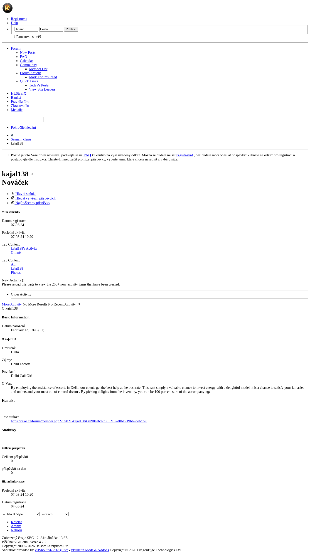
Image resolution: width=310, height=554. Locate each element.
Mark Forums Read (43, 77)
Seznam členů (21, 139)
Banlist (16, 97)
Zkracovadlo (20, 106)
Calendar (26, 61)
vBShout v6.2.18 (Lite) (51, 550)
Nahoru (16, 530)
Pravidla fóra (20, 101)
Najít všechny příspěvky (32, 203)
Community (28, 65)
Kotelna (16, 522)
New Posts (27, 52)
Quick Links (29, 81)
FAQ (23, 57)
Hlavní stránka (25, 194)
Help (14, 23)
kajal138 (17, 268)
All (13, 264)
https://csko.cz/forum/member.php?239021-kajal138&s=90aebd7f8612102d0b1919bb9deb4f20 (79, 421)
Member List (38, 69)
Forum (15, 48)
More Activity (12, 304)
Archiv (16, 526)
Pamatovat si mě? (28, 37)
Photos (16, 272)
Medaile (16, 110)
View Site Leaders (42, 89)
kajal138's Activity (24, 248)
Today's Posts (39, 85)
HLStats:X (18, 93)
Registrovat (19, 19)
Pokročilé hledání (23, 127)
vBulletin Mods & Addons (90, 550)
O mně (16, 252)
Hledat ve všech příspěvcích (35, 198)
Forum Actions (30, 73)
